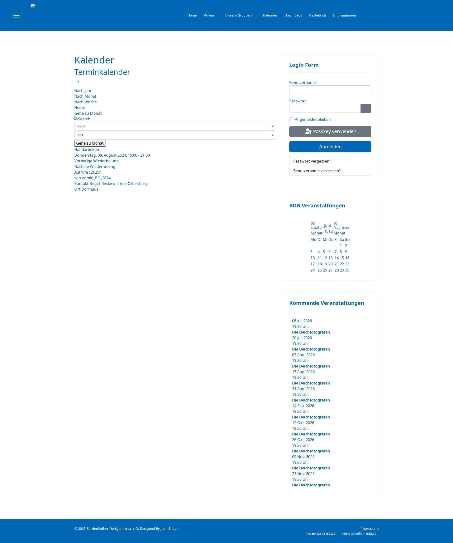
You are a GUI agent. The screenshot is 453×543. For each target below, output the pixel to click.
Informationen (344, 15)
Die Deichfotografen (311, 332)
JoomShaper (170, 528)
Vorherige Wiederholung (96, 160)
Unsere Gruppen (238, 15)
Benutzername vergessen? (317, 170)
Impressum (370, 528)
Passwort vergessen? (312, 161)
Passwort (297, 101)
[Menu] (16, 15)
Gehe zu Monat (88, 113)
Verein (209, 15)
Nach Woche (85, 101)
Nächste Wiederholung (94, 166)
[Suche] (174, 119)
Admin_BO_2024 (96, 177)
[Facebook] (430, 15)
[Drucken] (83, 81)
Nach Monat (85, 96)
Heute (79, 107)
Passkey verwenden (334, 131)
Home (192, 15)
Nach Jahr (83, 90)
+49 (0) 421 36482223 (320, 534)
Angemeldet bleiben (313, 119)
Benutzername (302, 82)
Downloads (293, 15)
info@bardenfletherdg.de (358, 534)
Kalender (270, 15)
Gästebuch (317, 15)
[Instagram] (438, 15)
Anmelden (330, 146)
